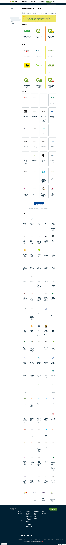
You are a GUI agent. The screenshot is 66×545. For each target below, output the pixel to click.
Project (12, 8)
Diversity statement (21, 539)
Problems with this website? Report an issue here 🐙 (33, 541)
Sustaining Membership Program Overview (35, 19)
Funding (43, 508)
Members (13, 19)
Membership (44, 513)
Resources (36, 508)
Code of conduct (29, 539)
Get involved (28, 511)
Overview (19, 511)
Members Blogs (29, 526)
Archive (61, 539)
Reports (35, 520)
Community (13, 10)
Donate (43, 511)
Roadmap (35, 518)
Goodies (12, 21)
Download (12, 23)
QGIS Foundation (29, 516)
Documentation (37, 511)
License (44, 539)
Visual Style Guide (51, 539)
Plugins (19, 515)
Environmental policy (38, 539)
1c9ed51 (65, 544)
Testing (35, 516)
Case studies (20, 513)
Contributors (28, 524)
